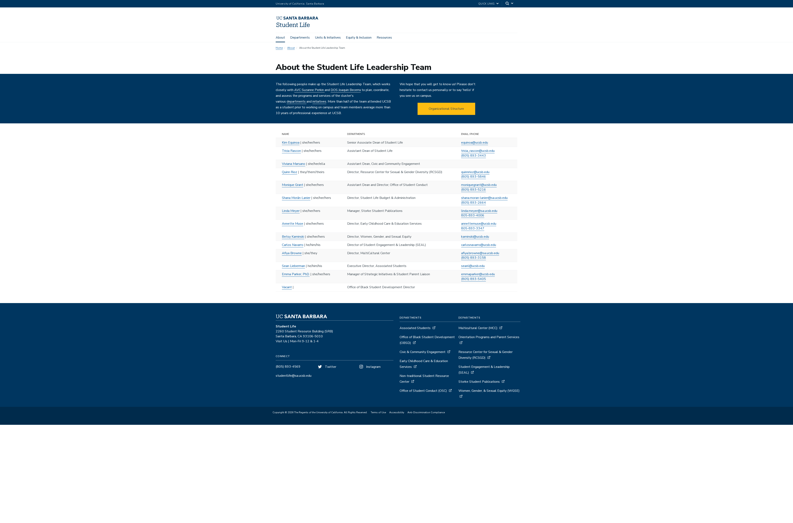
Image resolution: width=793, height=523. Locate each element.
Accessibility (396, 412)
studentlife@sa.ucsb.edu (293, 375)
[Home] (303, 27)
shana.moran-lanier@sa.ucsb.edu (484, 198)
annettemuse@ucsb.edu (478, 223)
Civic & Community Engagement (422, 352)
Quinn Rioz (289, 172)
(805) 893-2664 (473, 202)
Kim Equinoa (290, 142)
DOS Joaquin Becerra (346, 90)
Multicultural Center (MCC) (477, 328)
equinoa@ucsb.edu (474, 142)
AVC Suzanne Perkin (309, 90)
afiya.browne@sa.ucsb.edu (480, 253)
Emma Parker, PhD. (296, 274)
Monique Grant (292, 185)
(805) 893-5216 (473, 189)
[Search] (509, 3)
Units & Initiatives (328, 37)
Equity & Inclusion (359, 37)
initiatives (319, 101)
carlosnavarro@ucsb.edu (478, 245)
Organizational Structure (446, 108)
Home (279, 48)
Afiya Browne (292, 253)
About (280, 37)
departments (296, 101)
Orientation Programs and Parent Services (488, 337)
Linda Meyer (291, 211)
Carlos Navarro (292, 245)
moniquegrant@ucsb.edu (479, 185)
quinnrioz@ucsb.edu (475, 172)
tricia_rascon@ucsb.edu (478, 151)
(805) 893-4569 (288, 366)
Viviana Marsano (293, 164)
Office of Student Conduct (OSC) (423, 390)
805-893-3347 (472, 228)
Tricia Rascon (291, 151)
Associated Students (415, 328)
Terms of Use (378, 412)
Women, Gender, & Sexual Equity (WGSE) (489, 390)
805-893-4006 (472, 215)
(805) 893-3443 (473, 155)
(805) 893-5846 (473, 176)
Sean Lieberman (293, 266)
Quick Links (486, 3)
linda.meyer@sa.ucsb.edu (479, 211)
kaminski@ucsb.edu (475, 236)
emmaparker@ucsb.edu (478, 274)
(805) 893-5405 (473, 279)
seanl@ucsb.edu (473, 266)
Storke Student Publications (479, 381)
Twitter (330, 367)
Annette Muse (292, 223)
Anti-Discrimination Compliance (426, 412)
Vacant (287, 287)
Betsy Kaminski (293, 236)
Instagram (373, 367)
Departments (300, 37)
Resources (384, 37)
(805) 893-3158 (473, 257)
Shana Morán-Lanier (296, 198)
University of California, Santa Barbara (300, 3)
